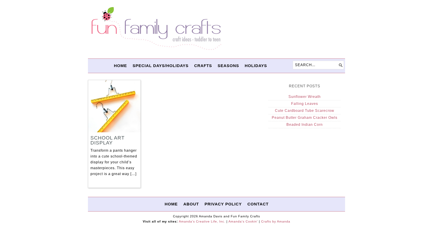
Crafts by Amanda (275, 221)
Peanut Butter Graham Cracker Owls (304, 117)
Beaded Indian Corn (304, 124)
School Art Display (107, 140)
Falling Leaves (304, 104)
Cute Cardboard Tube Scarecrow (304, 110)
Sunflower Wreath (304, 97)
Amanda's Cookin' (243, 221)
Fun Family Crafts (155, 28)
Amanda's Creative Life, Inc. (202, 221)
